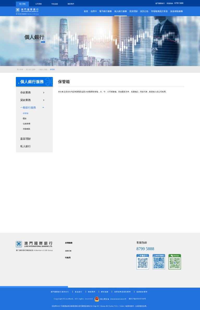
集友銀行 (78, 292)
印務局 (68, 258)
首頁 (86, 11)
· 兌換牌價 (26, 124)
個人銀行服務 (120, 11)
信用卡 (94, 11)
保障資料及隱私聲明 (122, 292)
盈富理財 (25, 138)
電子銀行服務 (105, 11)
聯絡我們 (91, 292)
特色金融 (55, 4)
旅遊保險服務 (176, 11)
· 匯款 (24, 119)
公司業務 (38, 4)
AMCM (68, 251)
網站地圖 (104, 292)
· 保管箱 (25, 113)
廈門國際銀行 (160, 3)
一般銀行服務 (42, 69)
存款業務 (25, 92)
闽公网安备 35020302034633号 (113, 299)
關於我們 (71, 4)
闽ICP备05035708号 (137, 299)
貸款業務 (25, 100)
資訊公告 (144, 11)
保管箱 (52, 69)
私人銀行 (25, 146)
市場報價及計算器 (159, 11)
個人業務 (22, 4)
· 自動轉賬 (26, 129)
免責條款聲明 (141, 292)
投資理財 (133, 11)
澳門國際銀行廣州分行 (60, 292)
